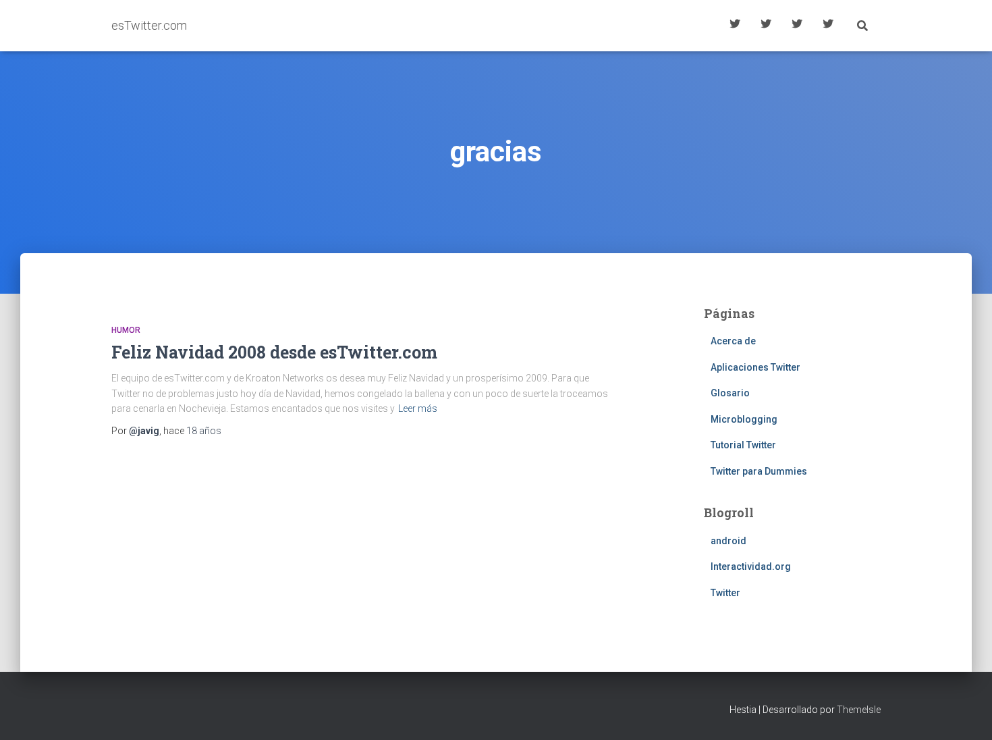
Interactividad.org (751, 566)
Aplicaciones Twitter (765, 26)
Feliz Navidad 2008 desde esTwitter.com (274, 352)
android (728, 540)
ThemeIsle (859, 709)
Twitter (725, 592)
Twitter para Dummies (759, 471)
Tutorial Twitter (734, 26)
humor (125, 330)
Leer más (417, 408)
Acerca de (828, 26)
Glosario (796, 26)
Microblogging (744, 419)
